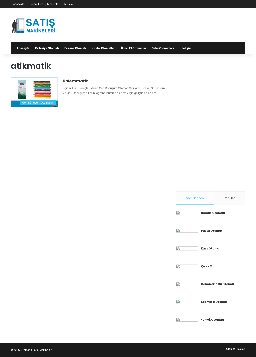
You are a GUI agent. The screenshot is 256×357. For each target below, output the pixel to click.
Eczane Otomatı (75, 48)
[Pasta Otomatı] (187, 236)
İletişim (68, 4)
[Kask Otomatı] (187, 253)
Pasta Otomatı (212, 231)
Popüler (229, 198)
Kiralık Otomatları (104, 48)
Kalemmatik (75, 81)
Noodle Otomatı (213, 213)
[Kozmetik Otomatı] (187, 307)
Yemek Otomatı (212, 320)
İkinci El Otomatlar (133, 48)
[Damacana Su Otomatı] (187, 289)
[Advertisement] (168, 21)
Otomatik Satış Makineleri (44, 4)
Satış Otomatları (163, 48)
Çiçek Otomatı (212, 266)
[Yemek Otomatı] (187, 325)
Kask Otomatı (211, 248)
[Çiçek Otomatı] (187, 271)
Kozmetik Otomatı (214, 302)
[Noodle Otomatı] (187, 218)
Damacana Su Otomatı (218, 284)
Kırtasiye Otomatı (47, 48)
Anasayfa (18, 4)
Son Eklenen (195, 198)
